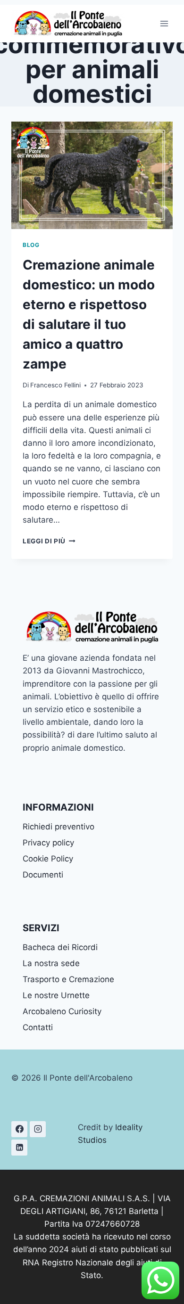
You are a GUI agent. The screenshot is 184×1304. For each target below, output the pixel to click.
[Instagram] (38, 1129)
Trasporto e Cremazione (68, 979)
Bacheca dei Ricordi (60, 947)
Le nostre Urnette (56, 995)
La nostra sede (51, 963)
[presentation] (92, 175)
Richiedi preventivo (58, 826)
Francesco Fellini (55, 385)
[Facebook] (19, 1129)
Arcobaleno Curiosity (62, 1011)
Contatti (38, 1027)
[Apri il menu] (164, 23)
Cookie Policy (48, 858)
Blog (31, 244)
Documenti (43, 874)
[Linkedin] (19, 1148)
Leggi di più (49, 541)
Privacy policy (48, 842)
